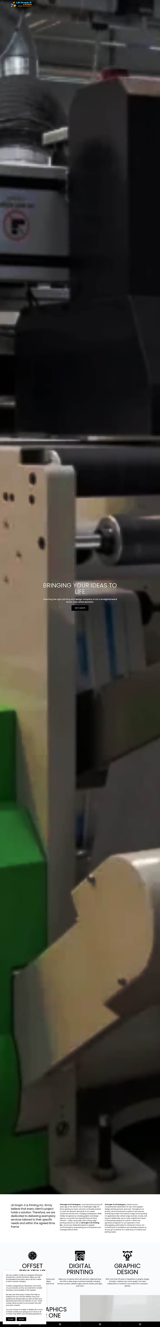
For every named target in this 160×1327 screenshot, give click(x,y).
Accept (10, 1319)
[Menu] (127, 4)
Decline (21, 1319)
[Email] (100, 1324)
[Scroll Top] (140, 1324)
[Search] (131, 4)
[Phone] (60, 1324)
